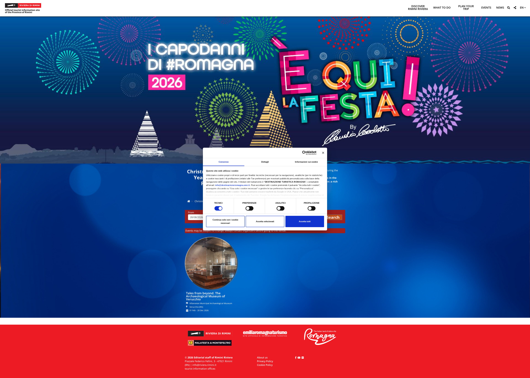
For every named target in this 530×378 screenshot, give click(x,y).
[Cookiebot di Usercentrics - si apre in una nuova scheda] (304, 153)
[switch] (249, 208)
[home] (188, 201)
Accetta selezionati (265, 221)
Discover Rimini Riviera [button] (418, 8)
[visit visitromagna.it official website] (320, 337)
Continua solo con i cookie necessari (225, 221)
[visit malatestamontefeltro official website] (210, 345)
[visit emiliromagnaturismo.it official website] (265, 333)
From (191, 212)
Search (333, 217)
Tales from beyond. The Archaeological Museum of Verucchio (205, 296)
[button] (509, 8)
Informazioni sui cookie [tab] (306, 162)
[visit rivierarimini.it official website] (210, 331)
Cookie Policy (265, 365)
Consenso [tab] (224, 162)
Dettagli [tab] (265, 162)
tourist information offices (200, 368)
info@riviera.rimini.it (204, 365)
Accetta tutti (305, 221)
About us (262, 357)
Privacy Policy (265, 361)
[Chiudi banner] (323, 153)
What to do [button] (442, 7)
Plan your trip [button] (466, 8)
